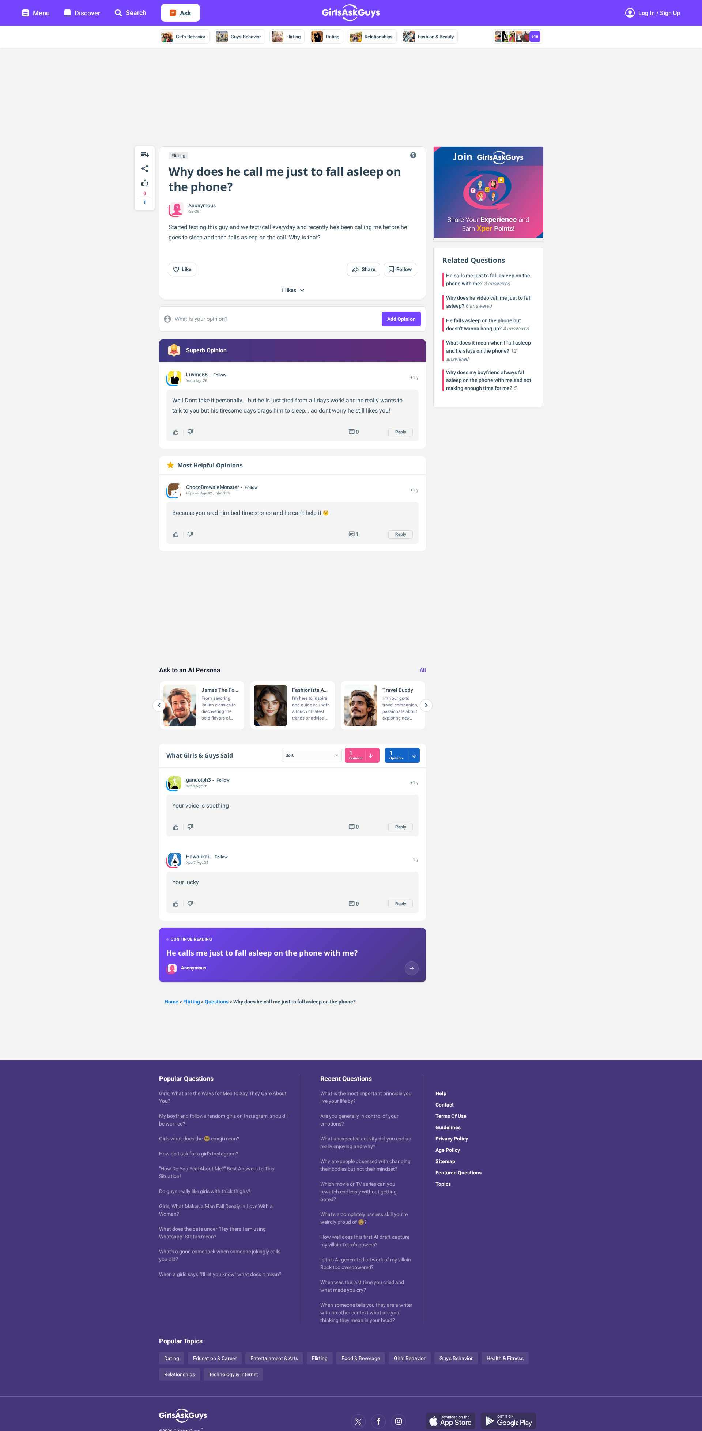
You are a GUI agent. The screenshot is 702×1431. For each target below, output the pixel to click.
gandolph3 (198, 780)
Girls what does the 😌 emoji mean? (199, 1139)
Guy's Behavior (246, 36)
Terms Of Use (451, 1116)
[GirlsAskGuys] (183, 1421)
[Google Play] (511, 1421)
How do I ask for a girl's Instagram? (198, 1154)
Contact (444, 1105)
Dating (332, 36)
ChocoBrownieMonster (212, 487)
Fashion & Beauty (436, 36)
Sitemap (445, 1161)
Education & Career (215, 1358)
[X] (358, 1421)
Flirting (293, 36)
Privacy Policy (451, 1139)
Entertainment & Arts (274, 1358)
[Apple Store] (453, 1421)
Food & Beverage (360, 1358)
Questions (217, 1002)
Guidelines (448, 1127)
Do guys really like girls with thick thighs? (204, 1191)
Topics (443, 1184)
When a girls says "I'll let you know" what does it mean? (220, 1274)
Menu (41, 13)
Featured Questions (458, 1173)
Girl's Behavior (190, 36)
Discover (87, 13)
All (423, 670)
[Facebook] (378, 1421)
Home (171, 1002)
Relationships (379, 36)
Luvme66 (197, 374)
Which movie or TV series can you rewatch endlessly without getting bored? (358, 1191)
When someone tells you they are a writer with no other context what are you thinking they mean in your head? (366, 1312)
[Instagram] (398, 1421)
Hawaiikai (197, 856)
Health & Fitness (505, 1358)
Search (136, 12)
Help (440, 1093)
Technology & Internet (233, 1374)
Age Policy (447, 1150)
